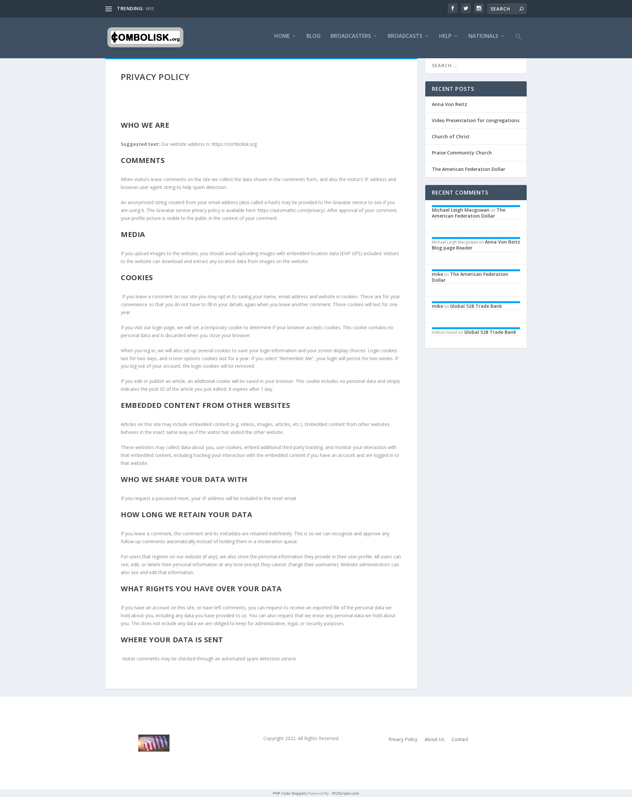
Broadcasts (405, 36)
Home (282, 36)
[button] (518, 45)
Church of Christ (451, 136)
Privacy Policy (402, 739)
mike (437, 274)
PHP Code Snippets (289, 793)
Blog (313, 36)
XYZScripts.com (345, 793)
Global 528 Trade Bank (476, 306)
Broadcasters (350, 36)
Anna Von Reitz (449, 104)
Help (445, 36)
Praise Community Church (462, 152)
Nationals (483, 36)
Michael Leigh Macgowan (460, 210)
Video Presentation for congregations (475, 120)
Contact (460, 739)
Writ (149, 8)
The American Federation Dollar (468, 169)
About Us (434, 739)
